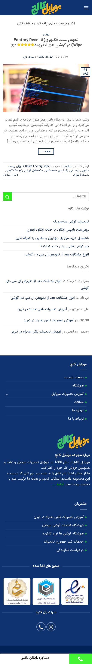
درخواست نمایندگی (70, 550)
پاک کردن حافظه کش (56, 171)
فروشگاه (78, 385)
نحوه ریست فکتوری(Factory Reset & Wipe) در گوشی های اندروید (46, 43)
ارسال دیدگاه (10, 175)
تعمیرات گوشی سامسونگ (71, 221)
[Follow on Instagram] (51, 626)
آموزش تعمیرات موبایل (67, 394)
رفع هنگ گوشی (14, 171)
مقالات (46, 35)
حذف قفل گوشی (33, 171)
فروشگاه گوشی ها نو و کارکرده (63, 533)
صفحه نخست (74, 377)
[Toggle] (7, 394)
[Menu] (86, 7)
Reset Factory (33, 166)
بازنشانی (74, 171)
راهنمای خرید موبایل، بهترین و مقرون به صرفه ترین (52, 238)
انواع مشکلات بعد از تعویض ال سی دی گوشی (57, 254)
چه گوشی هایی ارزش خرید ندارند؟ (64, 246)
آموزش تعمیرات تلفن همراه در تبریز (42, 309)
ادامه (46, 152)
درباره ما (78, 410)
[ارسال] (7, 196)
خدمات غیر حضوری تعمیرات (63, 541)
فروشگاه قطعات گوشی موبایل (63, 525)
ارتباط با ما (76, 418)
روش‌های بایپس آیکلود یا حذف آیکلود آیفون (58, 229)
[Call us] (41, 626)
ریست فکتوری (81, 175)
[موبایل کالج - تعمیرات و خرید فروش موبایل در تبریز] (46, 7)
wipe (47, 166)
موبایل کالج (28, 57)
